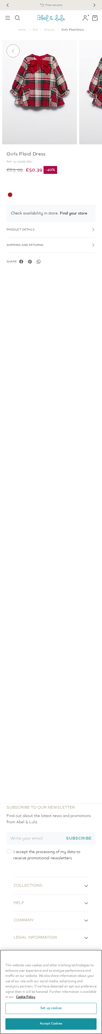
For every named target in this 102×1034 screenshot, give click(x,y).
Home (22, 29)
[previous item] (7, 5)
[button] (51, 213)
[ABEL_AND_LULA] (51, 18)
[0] (95, 18)
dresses (49, 29)
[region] (51, 992)
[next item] (94, 5)
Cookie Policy (25, 997)
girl (35, 29)
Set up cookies (51, 1008)
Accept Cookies (51, 1023)
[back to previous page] (13, 50)
